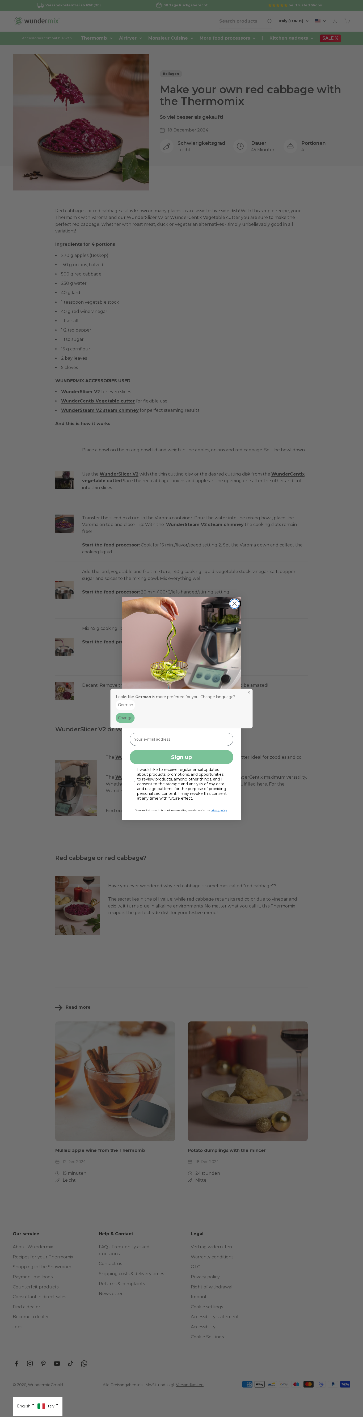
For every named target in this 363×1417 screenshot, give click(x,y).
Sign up (181, 757)
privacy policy (218, 810)
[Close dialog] (234, 603)
